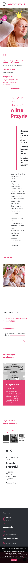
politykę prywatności (19, 557)
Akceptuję (13, 560)
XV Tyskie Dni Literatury (12, 386)
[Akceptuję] (26, 555)
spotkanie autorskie (10, 431)
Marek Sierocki (12, 464)
